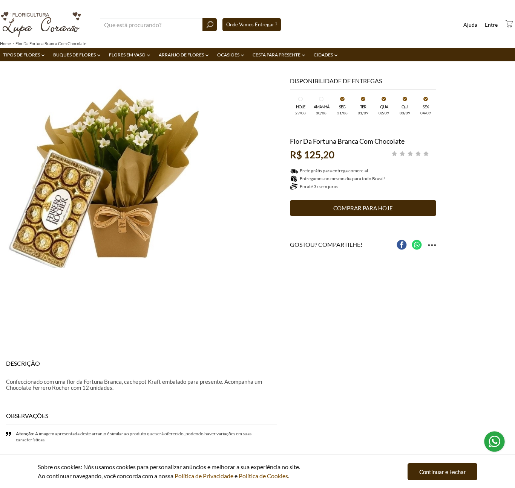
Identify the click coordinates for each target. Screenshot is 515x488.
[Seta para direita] (275, 169)
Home (5, 43)
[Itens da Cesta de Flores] (509, 23)
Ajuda (470, 24)
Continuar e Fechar (442, 471)
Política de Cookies (263, 475)
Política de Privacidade (204, 475)
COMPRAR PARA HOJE (363, 208)
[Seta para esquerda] (7, 169)
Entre (491, 24)
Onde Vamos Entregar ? (251, 24)
